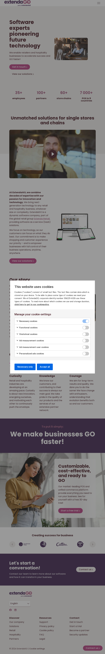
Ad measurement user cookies (34, 347)
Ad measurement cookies (31, 340)
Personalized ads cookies (31, 353)
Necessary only (25, 367)
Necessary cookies (28, 321)
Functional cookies (28, 327)
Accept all (45, 367)
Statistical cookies (28, 334)
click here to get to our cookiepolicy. (31, 304)
